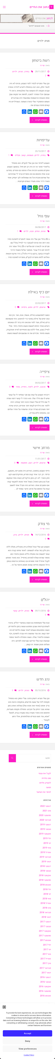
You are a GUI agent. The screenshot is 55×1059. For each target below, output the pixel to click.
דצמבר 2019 (45, 824)
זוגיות (27, 534)
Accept (27, 1033)
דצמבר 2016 (45, 977)
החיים (37, 231)
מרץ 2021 (47, 810)
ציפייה (45, 371)
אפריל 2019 (45, 852)
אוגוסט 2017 (45, 940)
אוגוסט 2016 (45, 995)
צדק (15, 534)
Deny (27, 1041)
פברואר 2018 (45, 912)
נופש (30, 307)
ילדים (14, 71)
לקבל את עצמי (44, 773)
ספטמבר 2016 (45, 991)
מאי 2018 (47, 898)
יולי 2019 (47, 838)
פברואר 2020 (45, 820)
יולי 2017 (47, 944)
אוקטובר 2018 (45, 875)
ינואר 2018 (46, 917)
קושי (24, 155)
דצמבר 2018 (45, 866)
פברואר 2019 (45, 857)
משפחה (30, 155)
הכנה (32, 231)
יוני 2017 (47, 949)
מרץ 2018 (47, 907)
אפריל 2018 (45, 903)
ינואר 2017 (46, 972)
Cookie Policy (29, 1055)
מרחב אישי (41, 447)
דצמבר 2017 (45, 921)
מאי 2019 (47, 847)
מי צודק (44, 523)
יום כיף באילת (39, 292)
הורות (20, 71)
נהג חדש (43, 679)
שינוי (18, 386)
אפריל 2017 (45, 958)
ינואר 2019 (46, 861)
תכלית (17, 155)
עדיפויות (43, 140)
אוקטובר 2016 (45, 986)
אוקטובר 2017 (45, 931)
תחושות (24, 462)
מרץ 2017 (47, 963)
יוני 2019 (47, 843)
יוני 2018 (47, 894)
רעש (30, 462)
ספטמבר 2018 (45, 880)
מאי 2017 (47, 954)
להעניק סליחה (45, 782)
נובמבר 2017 (45, 926)
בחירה (26, 71)
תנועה (48, 787)
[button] (4, 1007)
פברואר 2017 (45, 968)
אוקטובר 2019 (45, 833)
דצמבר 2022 (45, 806)
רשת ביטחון (41, 60)
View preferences (28, 1048)
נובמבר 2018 (45, 870)
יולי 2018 (47, 889)
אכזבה (43, 386)
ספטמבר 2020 (45, 815)
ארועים (43, 307)
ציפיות (24, 307)
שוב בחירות (46, 778)
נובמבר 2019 (45, 829)
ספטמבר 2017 (45, 935)
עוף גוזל (44, 216)
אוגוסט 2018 (45, 884)
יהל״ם (45, 600)
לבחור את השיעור (43, 792)
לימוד (30, 386)
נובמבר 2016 (45, 981)
